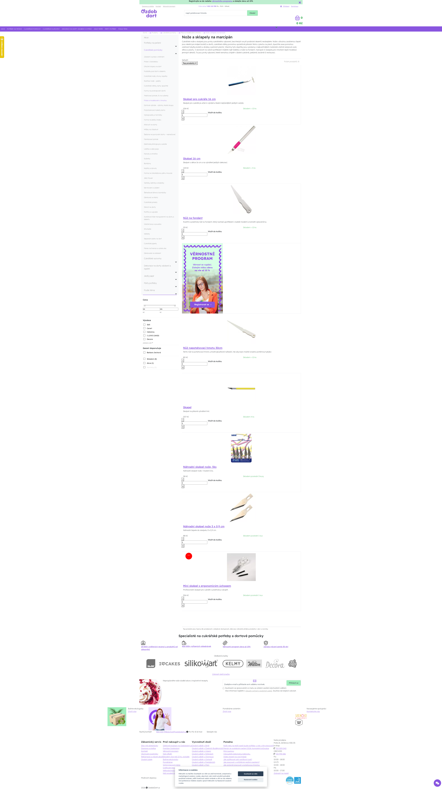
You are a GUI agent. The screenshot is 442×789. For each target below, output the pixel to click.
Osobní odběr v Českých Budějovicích (207, 748)
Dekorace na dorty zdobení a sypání (77, 29)
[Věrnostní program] (202, 278)
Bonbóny (147, 163)
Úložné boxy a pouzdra (152, 224)
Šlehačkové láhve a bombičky (155, 193)
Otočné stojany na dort (152, 66)
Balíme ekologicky (170, 759)
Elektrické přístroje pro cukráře (155, 144)
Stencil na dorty (150, 207)
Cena (145, 300)
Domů (145, 33)
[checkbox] (146, 324)
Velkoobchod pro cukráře (173, 770)
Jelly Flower (148, 178)
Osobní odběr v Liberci (201, 751)
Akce (3, 29)
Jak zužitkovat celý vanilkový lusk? (237, 759)
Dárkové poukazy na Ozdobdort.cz (177, 745)
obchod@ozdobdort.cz (176, 732)
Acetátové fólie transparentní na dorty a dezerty (159, 218)
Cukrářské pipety (150, 243)
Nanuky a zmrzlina (150, 154)
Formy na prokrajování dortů (155, 91)
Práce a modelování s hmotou (190, 33)
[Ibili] (150, 663)
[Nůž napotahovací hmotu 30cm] (241, 329)
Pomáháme (168, 762)
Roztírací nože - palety (152, 81)
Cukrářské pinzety (150, 202)
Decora (150, 339)
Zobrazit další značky (221, 674)
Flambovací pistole (151, 139)
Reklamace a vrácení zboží (152, 756)
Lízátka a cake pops (151, 149)
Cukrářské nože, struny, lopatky (155, 76)
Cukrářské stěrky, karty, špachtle (156, 86)
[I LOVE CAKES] (169, 663)
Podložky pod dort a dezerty (154, 71)
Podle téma (122, 29)
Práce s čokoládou (151, 62)
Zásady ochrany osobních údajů (259, 691)
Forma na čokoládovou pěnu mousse (158, 173)
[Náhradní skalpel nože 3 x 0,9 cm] (241, 507)
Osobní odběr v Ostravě (202, 759)
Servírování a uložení (151, 188)
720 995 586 (281, 754)
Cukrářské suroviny (51, 29)
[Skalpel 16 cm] (241, 140)
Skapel (187, 407)
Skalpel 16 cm (191, 158)
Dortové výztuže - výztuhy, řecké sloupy (158, 105)
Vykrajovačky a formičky (153, 115)
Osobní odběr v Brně (200, 745)
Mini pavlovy (228, 751)
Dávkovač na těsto (151, 197)
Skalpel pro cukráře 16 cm (199, 99)
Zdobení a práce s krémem (154, 57)
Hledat (252, 13)
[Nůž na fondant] (241, 199)
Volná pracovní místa (171, 765)
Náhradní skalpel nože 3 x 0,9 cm (203, 526)
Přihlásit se (293, 683)
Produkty (154, 33)
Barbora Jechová (154, 352)
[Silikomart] (201, 663)
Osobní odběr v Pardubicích (203, 762)
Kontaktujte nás (313, 711)
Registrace (294, 6)
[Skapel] (241, 388)
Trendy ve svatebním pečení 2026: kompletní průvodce (246, 748)
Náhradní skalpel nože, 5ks (200, 466)
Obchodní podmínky (149, 754)
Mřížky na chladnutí (151, 129)
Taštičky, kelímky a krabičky (154, 183)
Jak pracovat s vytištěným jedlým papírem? (241, 762)
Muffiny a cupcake (151, 212)
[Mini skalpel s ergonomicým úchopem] (241, 567)
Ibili (148, 325)
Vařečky (147, 234)
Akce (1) (150, 363)
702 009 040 (281, 748)
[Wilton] (254, 663)
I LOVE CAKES (153, 335)
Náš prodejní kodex (171, 773)
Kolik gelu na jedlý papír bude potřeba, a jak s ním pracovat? (248, 745)
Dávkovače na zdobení (152, 253)
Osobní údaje (146, 759)
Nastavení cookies (250, 779)
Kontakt (158, 6)
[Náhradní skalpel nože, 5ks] (241, 448)
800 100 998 (161, 732)
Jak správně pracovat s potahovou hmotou (241, 765)
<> (144, 305)
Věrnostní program (169, 6)
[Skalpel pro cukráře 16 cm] (241, 80)
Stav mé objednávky (149, 745)
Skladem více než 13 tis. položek (176, 756)
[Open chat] (437, 783)
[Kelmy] (232, 663)
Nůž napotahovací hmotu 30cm (202, 347)
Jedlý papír (98, 29)
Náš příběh (167, 754)
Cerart (149, 328)
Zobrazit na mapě (281, 773)
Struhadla (147, 229)
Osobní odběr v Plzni (200, 765)
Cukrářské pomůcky (32, 29)
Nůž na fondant (193, 218)
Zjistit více (132, 711)
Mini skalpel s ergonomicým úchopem (207, 585)
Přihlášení (286, 6)
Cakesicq (150, 332)
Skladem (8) (152, 359)
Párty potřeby (110, 29)
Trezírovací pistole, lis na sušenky (156, 96)
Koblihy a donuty (150, 168)
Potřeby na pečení (14, 29)
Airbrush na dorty (150, 125)
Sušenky (147, 159)
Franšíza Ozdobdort (171, 748)
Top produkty (189, 63)
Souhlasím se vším (250, 774)
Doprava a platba (148, 6)
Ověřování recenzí (170, 768)
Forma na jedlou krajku (152, 120)
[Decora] (275, 663)
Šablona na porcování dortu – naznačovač (159, 134)
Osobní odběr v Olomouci (203, 756)
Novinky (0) (152, 367)
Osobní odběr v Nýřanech (202, 754)
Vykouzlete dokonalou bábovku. (236, 754)
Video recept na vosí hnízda (234, 756)
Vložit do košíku (215, 112)
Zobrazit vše (147, 343)
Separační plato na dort (153, 239)
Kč (144, 312)
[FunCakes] (292, 663)
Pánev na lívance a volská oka (155, 248)
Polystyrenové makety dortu (154, 110)
